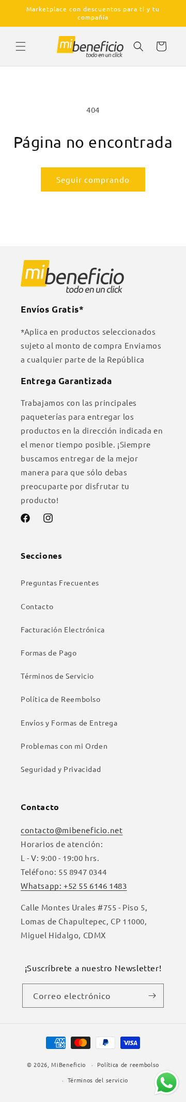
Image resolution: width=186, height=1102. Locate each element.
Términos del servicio (98, 1080)
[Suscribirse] (152, 996)
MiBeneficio (68, 1064)
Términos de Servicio (57, 675)
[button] (20, 46)
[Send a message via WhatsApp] (166, 1083)
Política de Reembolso (61, 698)
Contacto (37, 606)
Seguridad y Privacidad (61, 768)
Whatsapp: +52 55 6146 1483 (74, 885)
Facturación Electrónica (63, 629)
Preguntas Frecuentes (60, 582)
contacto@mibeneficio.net (71, 830)
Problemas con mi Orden (64, 745)
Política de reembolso (128, 1064)
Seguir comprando (93, 179)
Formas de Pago (48, 652)
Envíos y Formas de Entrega (69, 722)
